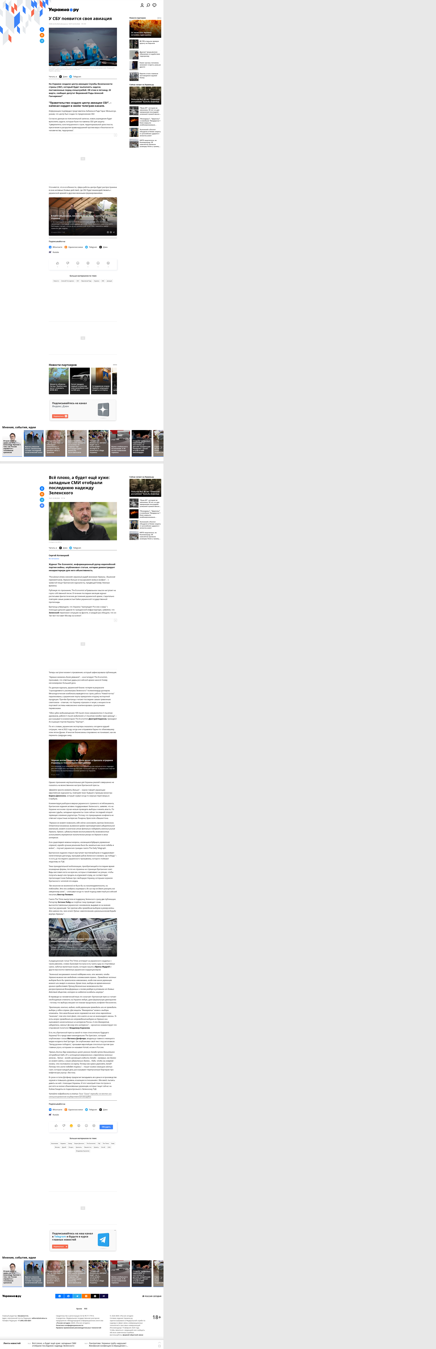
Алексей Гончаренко (67, 281)
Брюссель (79, 1147)
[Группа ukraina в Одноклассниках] (86, 1296)
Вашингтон (87, 1147)
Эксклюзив (54, 1143)
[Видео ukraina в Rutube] (104, 1296)
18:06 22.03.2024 (54, 24)
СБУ (78, 281)
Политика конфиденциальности (69, 1325)
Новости (56, 281)
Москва (57, 1147)
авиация (109, 281)
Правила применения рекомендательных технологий (78, 1328)
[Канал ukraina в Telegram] (77, 1296)
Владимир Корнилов (82, 1151)
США (109, 1147)
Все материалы (54, 558)
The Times (106, 1143)
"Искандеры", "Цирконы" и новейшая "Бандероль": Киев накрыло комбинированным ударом (150, 122)
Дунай (64, 1147)
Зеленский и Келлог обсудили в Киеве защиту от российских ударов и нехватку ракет (150, 132)
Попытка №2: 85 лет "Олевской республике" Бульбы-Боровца (145, 100)
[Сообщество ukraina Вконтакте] (59, 1296)
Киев (112, 1143)
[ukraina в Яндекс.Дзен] (95, 1296)
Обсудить (106, 1127)
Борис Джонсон (79, 1143)
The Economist (91, 1143)
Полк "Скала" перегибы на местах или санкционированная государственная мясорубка (80, 1095)
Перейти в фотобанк (54, 71)
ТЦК (99, 1143)
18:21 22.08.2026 (54, 498)
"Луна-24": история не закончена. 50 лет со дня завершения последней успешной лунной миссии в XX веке (150, 111)
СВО (103, 281)
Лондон (70, 1147)
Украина (96, 281)
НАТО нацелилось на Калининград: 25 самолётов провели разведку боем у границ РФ (149, 143)
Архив (79, 1308)
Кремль (96, 1147)
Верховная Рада (86, 281)
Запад (70, 1143)
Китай (103, 1147)
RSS (85, 1308)
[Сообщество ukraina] (68, 1296)
